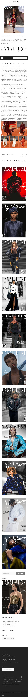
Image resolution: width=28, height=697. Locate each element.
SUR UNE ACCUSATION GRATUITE (9, 623)
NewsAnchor (19, 692)
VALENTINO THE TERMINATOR (24, 155)
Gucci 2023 (17, 679)
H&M (22, 679)
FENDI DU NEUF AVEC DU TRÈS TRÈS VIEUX (11, 621)
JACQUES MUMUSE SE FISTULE (9, 624)
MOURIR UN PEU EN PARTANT (9, 626)
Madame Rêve (5, 681)
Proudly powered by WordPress (7, 692)
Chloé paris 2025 (18, 676)
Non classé (18, 66)
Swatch (12, 683)
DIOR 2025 (5, 679)
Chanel (4, 676)
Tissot (17, 683)
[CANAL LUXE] (14, 19)
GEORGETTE (11, 679)
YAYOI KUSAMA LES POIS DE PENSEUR (10, 619)
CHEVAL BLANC (10, 676)
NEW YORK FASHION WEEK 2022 (15, 681)
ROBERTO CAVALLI (6, 683)
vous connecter (9, 164)
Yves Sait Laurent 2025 (7, 686)
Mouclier (11, 66)
